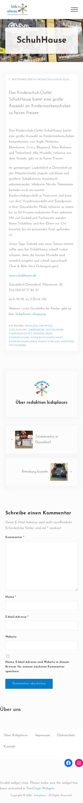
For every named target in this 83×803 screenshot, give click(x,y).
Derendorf (37, 330)
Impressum (42, 735)
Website (10, 636)
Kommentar (14, 537)
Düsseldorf (54, 330)
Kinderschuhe (19, 337)
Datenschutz (66, 735)
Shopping (45, 326)
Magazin (31, 326)
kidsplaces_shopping (31, 314)
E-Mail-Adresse (16, 617)
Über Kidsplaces (16, 735)
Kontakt (9, 746)
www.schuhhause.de (22, 275)
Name (10, 597)
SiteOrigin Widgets (40, 788)
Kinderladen (42, 333)
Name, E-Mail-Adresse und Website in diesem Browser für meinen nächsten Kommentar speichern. (37, 667)
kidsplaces (40, 795)
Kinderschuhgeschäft (47, 337)
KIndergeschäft (20, 333)
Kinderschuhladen (23, 341)
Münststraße (49, 341)
